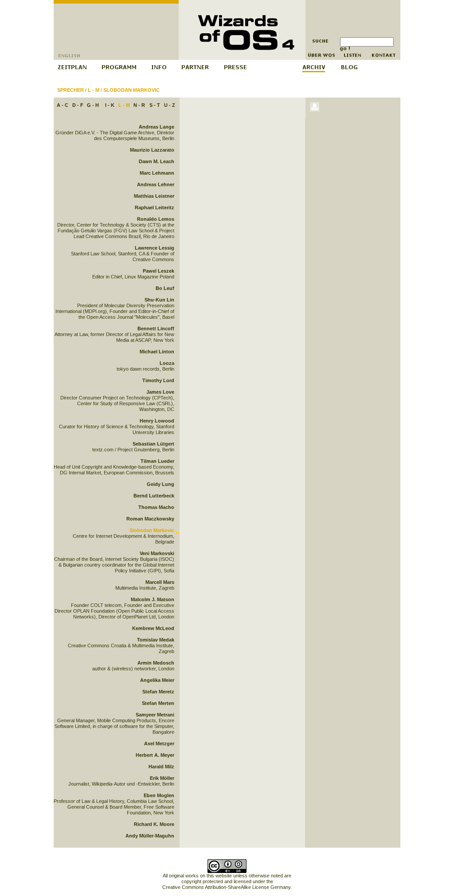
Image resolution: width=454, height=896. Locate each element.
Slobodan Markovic (131, 90)
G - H (93, 105)
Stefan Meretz (158, 691)
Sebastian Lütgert (153, 443)
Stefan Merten (158, 703)
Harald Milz (161, 766)
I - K (109, 105)
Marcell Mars (159, 582)
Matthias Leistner (154, 196)
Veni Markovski (157, 553)
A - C (62, 105)
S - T (154, 105)
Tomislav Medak (155, 639)
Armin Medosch (155, 662)
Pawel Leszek (158, 271)
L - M (93, 90)
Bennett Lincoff (155, 328)
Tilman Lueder (157, 461)
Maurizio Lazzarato (152, 150)
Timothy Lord (158, 380)
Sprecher (70, 90)
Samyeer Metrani (155, 714)
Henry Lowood (157, 420)
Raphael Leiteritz (154, 207)
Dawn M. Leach (156, 161)
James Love (160, 392)
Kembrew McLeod (153, 628)
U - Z (169, 105)
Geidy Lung (160, 484)
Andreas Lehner (155, 184)
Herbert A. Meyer (155, 755)
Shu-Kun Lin (159, 299)
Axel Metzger (159, 743)
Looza (167, 363)
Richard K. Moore (154, 824)
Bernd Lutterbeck (153, 495)
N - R (139, 105)
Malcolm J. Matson (152, 599)
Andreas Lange (156, 126)
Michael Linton (157, 351)
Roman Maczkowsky (150, 518)
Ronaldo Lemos (155, 219)
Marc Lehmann (157, 173)
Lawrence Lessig (154, 247)
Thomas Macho (156, 507)
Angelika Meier (157, 680)
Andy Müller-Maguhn (149, 835)
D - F (77, 105)
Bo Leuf (165, 288)
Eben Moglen (159, 795)
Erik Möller (162, 778)
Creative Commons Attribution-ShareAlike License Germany (226, 887)
